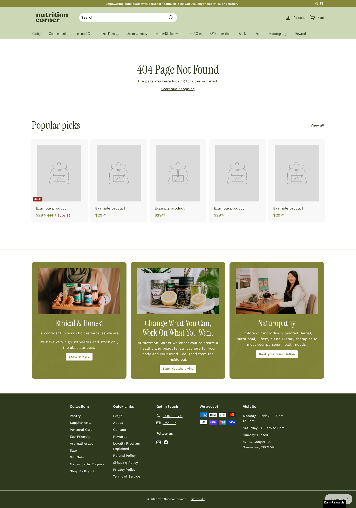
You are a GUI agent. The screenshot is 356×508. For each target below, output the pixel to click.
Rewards (301, 33)
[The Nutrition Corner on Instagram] (158, 442)
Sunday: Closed (255, 435)
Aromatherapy (137, 33)
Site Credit (198, 499)
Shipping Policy (125, 463)
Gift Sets (195, 33)
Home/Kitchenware (169, 33)
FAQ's (117, 416)
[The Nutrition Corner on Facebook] (166, 442)
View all (317, 125)
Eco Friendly (110, 33)
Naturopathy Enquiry (87, 464)
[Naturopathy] (277, 291)
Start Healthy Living (178, 368)
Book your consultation (277, 354)
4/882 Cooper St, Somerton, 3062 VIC (259, 444)
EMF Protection (220, 33)
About (118, 423)
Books (243, 33)
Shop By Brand (82, 471)
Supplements (58, 33)
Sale (258, 33)
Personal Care (84, 33)
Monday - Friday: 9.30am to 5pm (263, 418)
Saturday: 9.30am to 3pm (264, 428)
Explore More (79, 356)
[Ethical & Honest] (79, 291)
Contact (119, 430)
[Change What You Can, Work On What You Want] (178, 291)
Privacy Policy (124, 470)
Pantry (36, 33)
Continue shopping (178, 89)
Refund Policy (124, 456)
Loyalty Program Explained (126, 446)
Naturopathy (278, 33)
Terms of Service (126, 476)
